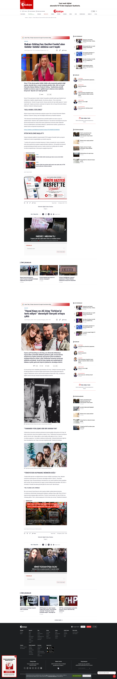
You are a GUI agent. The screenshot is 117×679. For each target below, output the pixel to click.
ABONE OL (89, 626)
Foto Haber (31, 652)
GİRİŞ (94, 11)
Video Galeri (31, 654)
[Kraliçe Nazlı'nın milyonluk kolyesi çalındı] (76, 162)
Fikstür (39, 635)
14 (49, 240)
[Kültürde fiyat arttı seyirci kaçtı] (76, 156)
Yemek (56, 635)
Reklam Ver (40, 655)
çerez (47, 675)
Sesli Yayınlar (75, 633)
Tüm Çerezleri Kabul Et (77, 675)
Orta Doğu (48, 632)
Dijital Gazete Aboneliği (41, 11)
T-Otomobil (31, 640)
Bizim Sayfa (75, 630)
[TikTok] (38, 668)
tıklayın (84, 121)
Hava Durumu (57, 633)
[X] (43, 214)
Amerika (47, 635)
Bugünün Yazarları (23, 646)
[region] (59, 676)
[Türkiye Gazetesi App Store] (50, 648)
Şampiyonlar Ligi (41, 636)
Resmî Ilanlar (31, 649)
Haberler (30, 651)
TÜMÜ (59, 240)
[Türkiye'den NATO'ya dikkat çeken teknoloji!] (76, 429)
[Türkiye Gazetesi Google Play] (50, 651)
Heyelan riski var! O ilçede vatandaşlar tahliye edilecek (86, 147)
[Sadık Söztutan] (75, 102)
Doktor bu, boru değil (83, 101)
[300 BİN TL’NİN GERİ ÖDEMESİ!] (76, 410)
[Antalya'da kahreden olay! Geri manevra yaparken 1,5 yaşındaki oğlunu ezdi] (79, 54)
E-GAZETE (83, 626)
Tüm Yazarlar (22, 648)
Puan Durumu (40, 633)
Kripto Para (31, 637)
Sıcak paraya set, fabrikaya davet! (85, 108)
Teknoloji (30, 648)
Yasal (38, 654)
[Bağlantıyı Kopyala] (60, 50)
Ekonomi (30, 630)
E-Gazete (25, 11)
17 (53, 240)
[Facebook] (27, 203)
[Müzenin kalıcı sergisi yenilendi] (76, 143)
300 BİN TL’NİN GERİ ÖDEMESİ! (87, 407)
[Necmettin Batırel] (75, 108)
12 (46, 240)
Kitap (65, 635)
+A (50, 94)
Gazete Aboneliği (32, 11)
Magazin (26, 41)
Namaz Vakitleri (75, 632)
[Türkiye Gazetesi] (58, 12)
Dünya (47, 630)
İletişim (39, 648)
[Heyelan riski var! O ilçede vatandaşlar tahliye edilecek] (76, 150)
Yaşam (56, 630)
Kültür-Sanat (66, 630)
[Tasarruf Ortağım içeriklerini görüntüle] (31, 14)
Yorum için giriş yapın (61, 251)
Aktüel (56, 637)
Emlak (30, 639)
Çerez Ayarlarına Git (86, 675)
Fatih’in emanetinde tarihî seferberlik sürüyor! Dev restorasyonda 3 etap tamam (86, 134)
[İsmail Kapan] (75, 80)
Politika (21, 632)
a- (47, 94)
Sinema (65, 632)
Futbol (39, 632)
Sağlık (56, 632)
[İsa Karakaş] (75, 93)
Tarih (65, 636)
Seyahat (56, 636)
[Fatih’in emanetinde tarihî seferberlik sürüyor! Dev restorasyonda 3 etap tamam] (76, 136)
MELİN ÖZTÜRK (29, 172)
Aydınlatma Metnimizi (52, 676)
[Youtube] (33, 668)
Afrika (47, 636)
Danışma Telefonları (41, 652)
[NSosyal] (51, 214)
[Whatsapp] (57, 50)
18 (54, 240)
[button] (65, 230)
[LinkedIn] (49, 214)
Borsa (30, 632)
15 (50, 240)
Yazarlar (21, 645)
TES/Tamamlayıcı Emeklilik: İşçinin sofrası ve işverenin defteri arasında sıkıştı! (85, 94)
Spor (38, 630)
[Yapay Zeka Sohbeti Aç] (114, 676)
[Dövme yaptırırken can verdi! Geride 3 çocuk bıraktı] (79, 47)
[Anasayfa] (23, 627)
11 (45, 240)
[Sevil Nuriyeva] (75, 86)
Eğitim (21, 633)
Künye (39, 649)
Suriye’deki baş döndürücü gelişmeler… (86, 79)
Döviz (30, 635)
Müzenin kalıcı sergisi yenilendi (86, 140)
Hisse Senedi (31, 636)
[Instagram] (36, 668)
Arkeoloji (65, 633)
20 (57, 240)
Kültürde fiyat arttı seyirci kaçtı (86, 153)
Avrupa (47, 633)
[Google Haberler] (56, 214)
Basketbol (39, 639)
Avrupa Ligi (40, 637)
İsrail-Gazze (48, 637)
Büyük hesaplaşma (82, 86)
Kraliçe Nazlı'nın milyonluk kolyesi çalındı (87, 160)
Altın (30, 633)
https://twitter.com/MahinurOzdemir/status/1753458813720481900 (42, 129)
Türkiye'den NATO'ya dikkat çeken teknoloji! (87, 427)
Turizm (30, 642)
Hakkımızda (40, 646)
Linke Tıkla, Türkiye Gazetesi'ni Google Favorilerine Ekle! (37, 37)
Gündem (21, 630)
